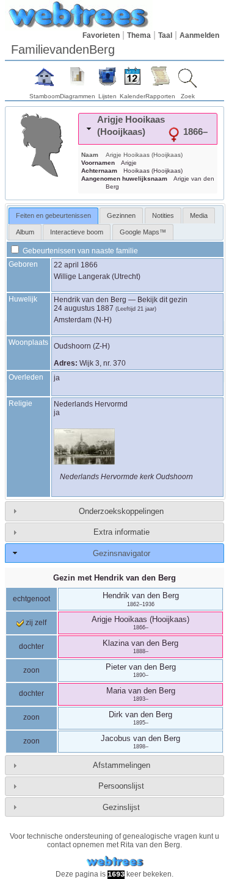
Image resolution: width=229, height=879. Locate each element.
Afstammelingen (121, 765)
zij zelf (35, 622)
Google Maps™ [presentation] (143, 232)
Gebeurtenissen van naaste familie (79, 251)
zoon (31, 670)
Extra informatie (121, 532)
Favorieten (101, 35)
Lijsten (107, 96)
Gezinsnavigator (121, 553)
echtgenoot (31, 599)
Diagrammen (77, 96)
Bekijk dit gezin (162, 299)
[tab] (147, 129)
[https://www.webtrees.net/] (114, 861)
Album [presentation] (25, 232)
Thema (139, 35)
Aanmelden (199, 35)
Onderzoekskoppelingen (121, 511)
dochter (31, 646)
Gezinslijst (121, 807)
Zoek (188, 96)
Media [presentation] (199, 215)
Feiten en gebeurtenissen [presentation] (53, 215)
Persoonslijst (121, 785)
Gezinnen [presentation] (121, 215)
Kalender (132, 96)
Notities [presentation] (163, 215)
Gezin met (114, 577)
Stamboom (44, 96)
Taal (165, 35)
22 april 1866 (76, 265)
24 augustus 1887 (84, 308)
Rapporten (160, 96)
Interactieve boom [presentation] (76, 232)
